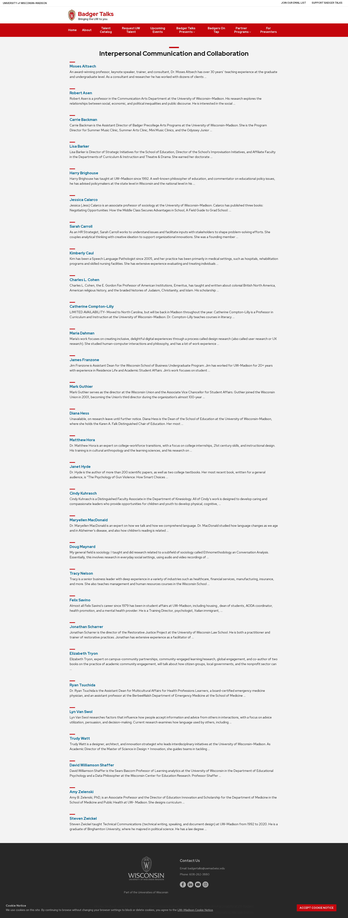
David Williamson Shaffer (92, 765)
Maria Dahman (82, 333)
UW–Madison (25, 3)
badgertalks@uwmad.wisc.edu (206, 868)
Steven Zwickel (83, 818)
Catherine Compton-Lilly (92, 306)
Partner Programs (241, 30)
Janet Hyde (80, 466)
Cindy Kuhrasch (83, 493)
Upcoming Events (157, 30)
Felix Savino (80, 600)
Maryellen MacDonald (89, 520)
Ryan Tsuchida (82, 685)
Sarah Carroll (81, 226)
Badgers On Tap (216, 30)
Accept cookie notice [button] (317, 908)
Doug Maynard (82, 546)
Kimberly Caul (82, 253)
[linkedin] (190, 885)
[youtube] (198, 885)
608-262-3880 (199, 874)
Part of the (146, 892)
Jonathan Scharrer (86, 626)
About (87, 30)
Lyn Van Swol (81, 711)
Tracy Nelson (81, 573)
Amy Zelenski (82, 791)
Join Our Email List (293, 2)
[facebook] (183, 885)
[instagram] (205, 885)
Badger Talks (96, 14)
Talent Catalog (106, 30)
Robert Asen (81, 93)
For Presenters (268, 30)
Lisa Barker (79, 146)
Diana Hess (79, 413)
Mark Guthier (81, 386)
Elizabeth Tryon (84, 653)
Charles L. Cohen (84, 279)
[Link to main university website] (146, 881)
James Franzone (84, 360)
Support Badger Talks (327, 2)
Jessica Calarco (84, 199)
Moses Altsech (83, 66)
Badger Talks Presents (185, 30)
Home (72, 30)
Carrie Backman (83, 119)
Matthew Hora (82, 440)
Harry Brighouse (84, 173)
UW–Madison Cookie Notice (195, 910)
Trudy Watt (80, 738)
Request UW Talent (131, 30)
